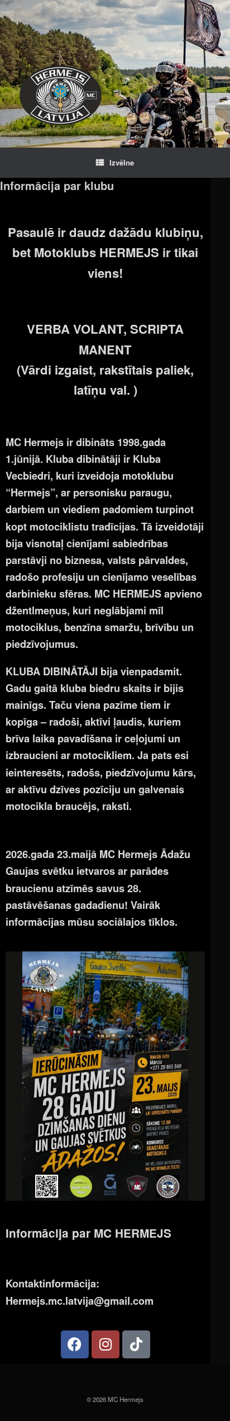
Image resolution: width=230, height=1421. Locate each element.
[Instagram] (105, 1344)
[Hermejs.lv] (61, 95)
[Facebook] (75, 1344)
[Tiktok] (136, 1344)
